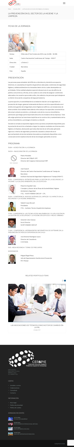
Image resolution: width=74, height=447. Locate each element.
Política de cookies (15, 407)
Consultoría (13, 390)
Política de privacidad (16, 405)
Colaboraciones (14, 388)
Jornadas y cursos (15, 385)
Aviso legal (13, 402)
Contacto (13, 393)
